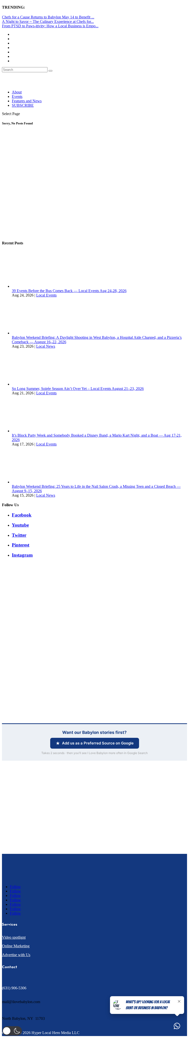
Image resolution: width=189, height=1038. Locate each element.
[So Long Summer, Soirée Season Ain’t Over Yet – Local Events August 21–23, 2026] (30, 384)
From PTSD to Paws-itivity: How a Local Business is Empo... (50, 26)
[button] (12, 1031)
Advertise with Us (16, 955)
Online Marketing (16, 946)
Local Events (46, 295)
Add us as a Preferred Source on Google (98, 743)
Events (17, 96)
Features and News (27, 101)
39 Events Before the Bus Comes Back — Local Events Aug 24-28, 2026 (69, 291)
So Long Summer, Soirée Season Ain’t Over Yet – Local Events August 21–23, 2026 (78, 388)
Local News (45, 346)
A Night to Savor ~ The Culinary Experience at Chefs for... (48, 21)
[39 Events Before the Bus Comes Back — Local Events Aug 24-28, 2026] (30, 286)
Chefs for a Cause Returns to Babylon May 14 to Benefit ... (48, 17)
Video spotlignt (14, 937)
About (17, 92)
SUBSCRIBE (23, 105)
